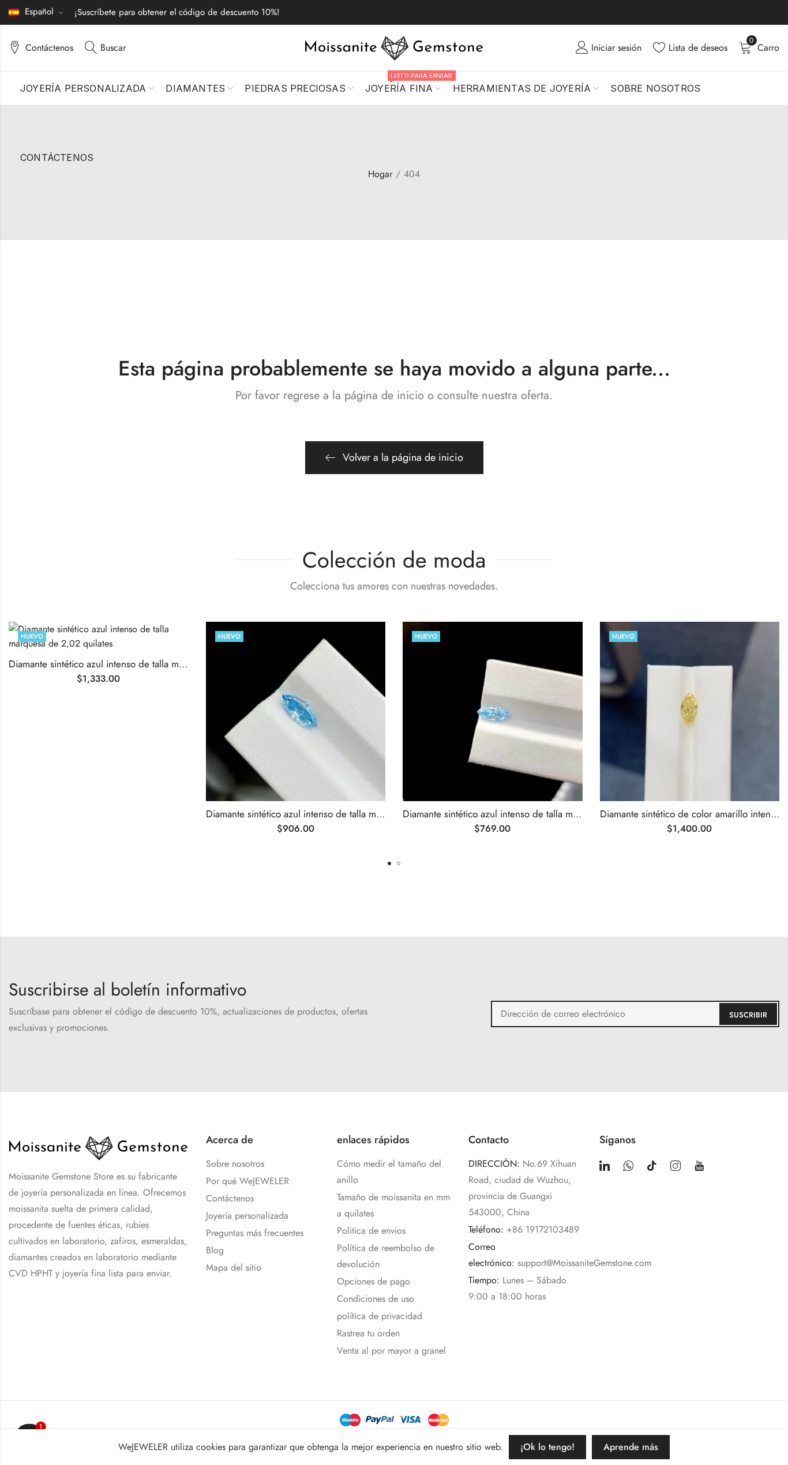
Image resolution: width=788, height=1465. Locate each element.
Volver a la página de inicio (403, 457)
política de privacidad (379, 1316)
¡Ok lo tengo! (547, 1446)
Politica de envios (371, 1230)
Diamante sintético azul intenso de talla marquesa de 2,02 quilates (146, 664)
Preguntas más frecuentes (254, 1232)
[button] (389, 863)
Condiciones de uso (375, 1298)
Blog (215, 1250)
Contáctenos (230, 1198)
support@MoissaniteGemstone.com (584, 1262)
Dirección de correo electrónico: (635, 1014)
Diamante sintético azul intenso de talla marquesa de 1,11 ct (526, 814)
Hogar (380, 174)
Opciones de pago (373, 1281)
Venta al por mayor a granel (391, 1350)
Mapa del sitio (233, 1267)
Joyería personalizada (247, 1215)
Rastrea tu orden (368, 1333)
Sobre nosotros (235, 1163)
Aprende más (630, 1446)
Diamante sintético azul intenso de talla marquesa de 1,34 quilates (342, 814)
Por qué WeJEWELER (247, 1181)
